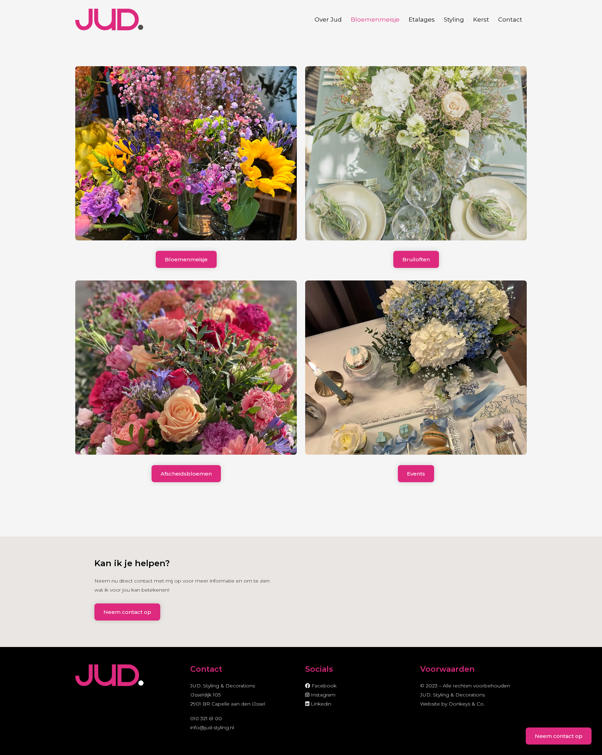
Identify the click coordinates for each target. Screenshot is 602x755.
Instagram (322, 695)
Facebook (323, 686)
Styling (454, 19)
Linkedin (320, 704)
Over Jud (328, 19)
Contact (510, 19)
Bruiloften (416, 259)
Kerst (481, 19)
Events (416, 473)
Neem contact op (127, 612)
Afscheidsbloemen (186, 473)
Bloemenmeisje (375, 19)
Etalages (422, 19)
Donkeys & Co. (467, 704)
